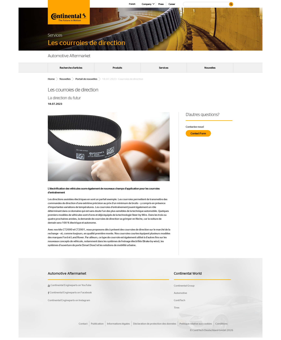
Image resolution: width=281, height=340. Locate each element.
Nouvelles (209, 67)
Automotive (180, 292)
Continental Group (184, 285)
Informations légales (118, 323)
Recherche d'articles (71, 67)
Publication (97, 323)
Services (163, 67)
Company (146, 3)
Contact (83, 323)
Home (51, 78)
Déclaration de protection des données (154, 323)
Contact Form (198, 133)
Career (172, 3)
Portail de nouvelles (86, 78)
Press (161, 3)
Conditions (221, 323)
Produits (117, 67)
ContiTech (179, 300)
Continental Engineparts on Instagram (69, 300)
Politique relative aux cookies (196, 323)
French (132, 3)
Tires (176, 307)
